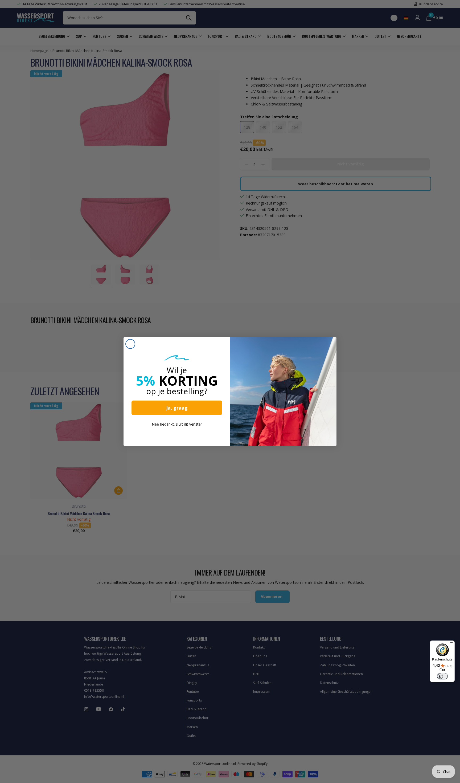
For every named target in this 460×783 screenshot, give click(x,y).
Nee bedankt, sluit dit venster (177, 424)
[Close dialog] (130, 344)
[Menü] (451, 644)
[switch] (442, 676)
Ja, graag (177, 408)
